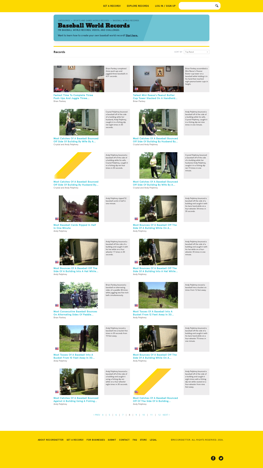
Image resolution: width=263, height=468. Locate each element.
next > (166, 414)
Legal (153, 440)
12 (159, 414)
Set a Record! (75, 440)
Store (143, 440)
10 (143, 414)
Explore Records (138, 6)
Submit (112, 440)
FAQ (135, 440)
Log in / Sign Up (165, 6)
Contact (124, 440)
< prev (96, 414)
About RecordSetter (51, 440)
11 (151, 414)
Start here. (132, 35)
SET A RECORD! (112, 6)
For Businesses (96, 440)
